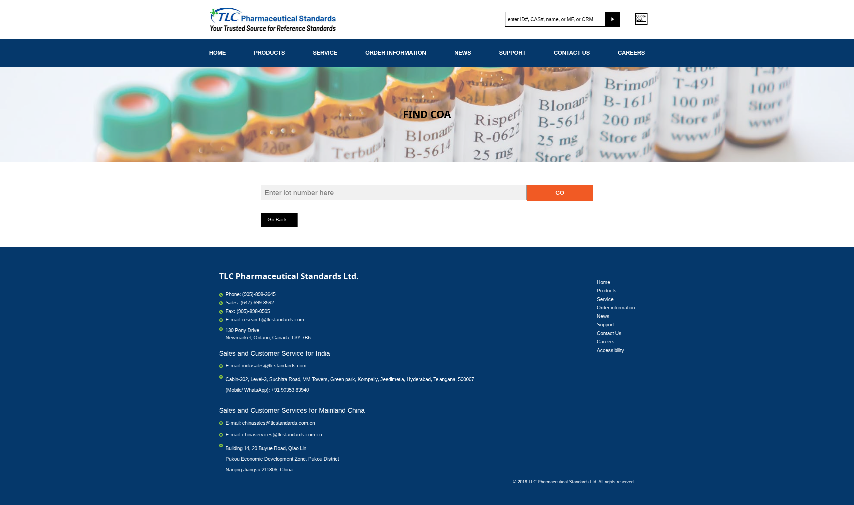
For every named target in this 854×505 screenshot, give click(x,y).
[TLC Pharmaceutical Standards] (291, 19)
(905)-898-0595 (253, 311)
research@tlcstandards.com (273, 319)
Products (269, 53)
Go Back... (279, 219)
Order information (395, 53)
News (462, 53)
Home (217, 53)
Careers (631, 53)
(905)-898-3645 (259, 294)
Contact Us (572, 53)
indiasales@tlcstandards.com (274, 365)
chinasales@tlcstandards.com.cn (278, 423)
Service (325, 53)
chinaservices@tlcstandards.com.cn (282, 434)
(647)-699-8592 (257, 302)
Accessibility (610, 350)
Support (512, 53)
